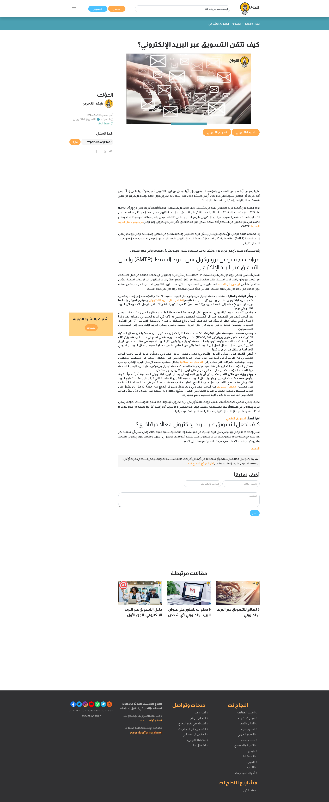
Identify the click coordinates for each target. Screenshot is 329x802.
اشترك (91, 327)
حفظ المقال (102, 123)
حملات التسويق (226, 386)
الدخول (116, 8)
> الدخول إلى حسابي (195, 734)
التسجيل (98, 8)
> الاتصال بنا (200, 745)
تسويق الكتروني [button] (217, 132)
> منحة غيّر (250, 790)
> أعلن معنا (201, 712)
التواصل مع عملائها (192, 362)
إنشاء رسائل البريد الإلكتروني (166, 300)
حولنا (110, 710)
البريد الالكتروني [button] (245, 132)
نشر (254, 513)
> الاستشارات (249, 756)
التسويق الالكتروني (84, 119)
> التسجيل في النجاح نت (193, 729)
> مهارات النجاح (247, 718)
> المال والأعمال (247, 723)
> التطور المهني (247, 734)
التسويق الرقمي (236, 418)
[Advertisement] (189, 161)
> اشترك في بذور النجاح (193, 723)
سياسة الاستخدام (78, 710)
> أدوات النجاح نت (246, 773)
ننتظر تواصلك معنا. (150, 720)
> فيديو (252, 751)
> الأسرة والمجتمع (245, 745)
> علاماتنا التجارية (197, 740)
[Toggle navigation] (74, 8)
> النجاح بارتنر (199, 718)
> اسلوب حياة (248, 729)
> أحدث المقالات (247, 712)
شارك (75, 142)
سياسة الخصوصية (96, 710)
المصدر (255, 448)
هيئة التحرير (93, 103)
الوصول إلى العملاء (229, 284)
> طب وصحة (249, 740)
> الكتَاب (252, 767)
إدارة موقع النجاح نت (201, 463)
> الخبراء (251, 762)
